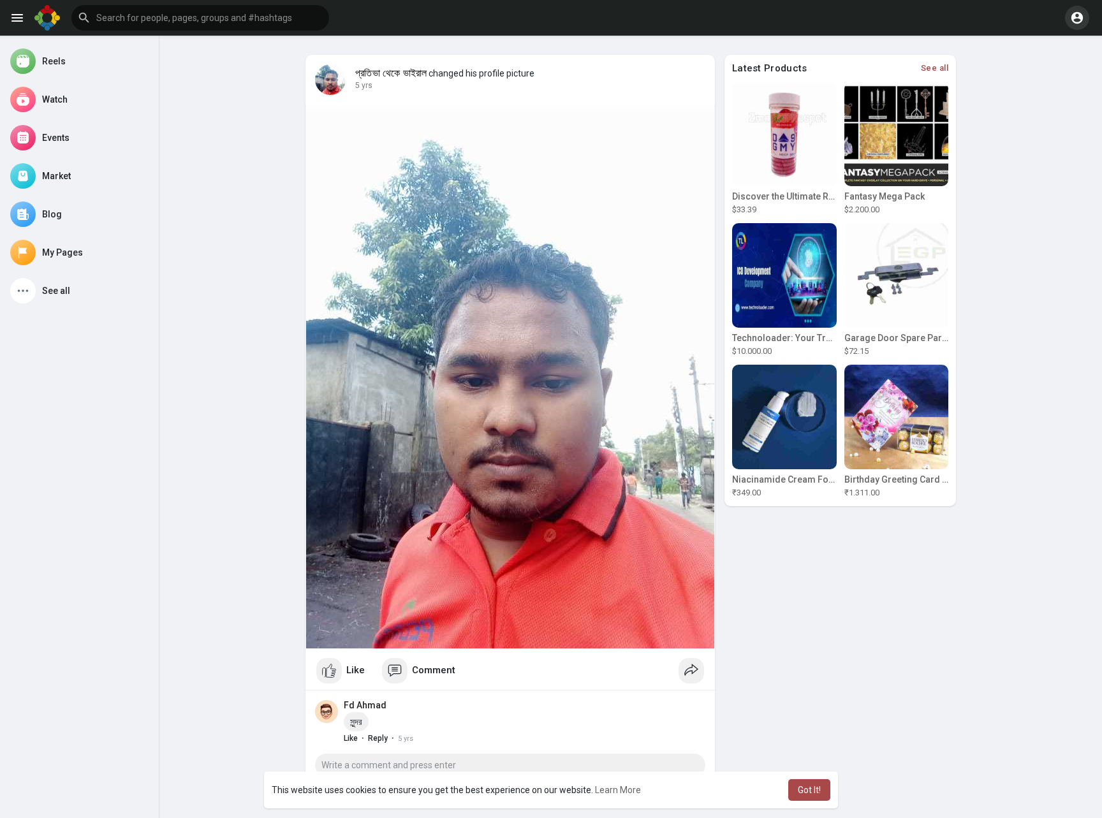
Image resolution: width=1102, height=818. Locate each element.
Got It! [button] (809, 790)
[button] (200, 18)
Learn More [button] (618, 790)
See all (935, 68)
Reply (378, 738)
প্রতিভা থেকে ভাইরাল (391, 73)
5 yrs (363, 85)
